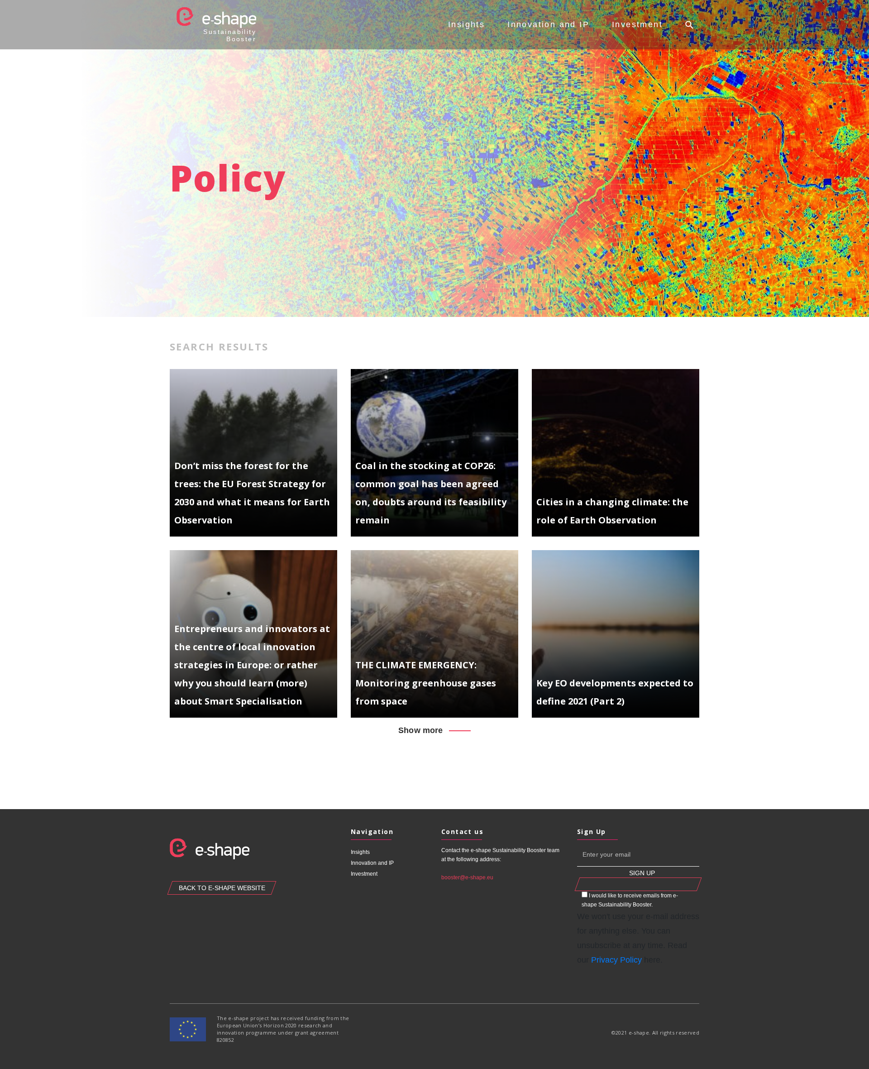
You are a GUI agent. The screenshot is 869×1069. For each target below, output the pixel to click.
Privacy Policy (616, 959)
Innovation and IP (548, 24)
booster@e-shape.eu (467, 877)
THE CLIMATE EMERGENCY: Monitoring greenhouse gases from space (425, 683)
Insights (466, 24)
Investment (637, 24)
